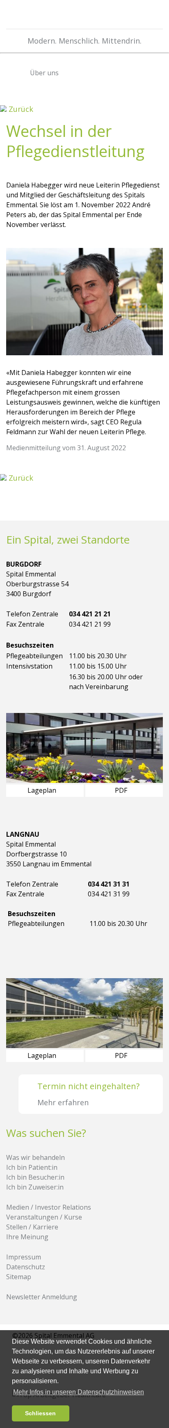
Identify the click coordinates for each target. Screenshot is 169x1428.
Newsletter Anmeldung (41, 1296)
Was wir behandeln (35, 1157)
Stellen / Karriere (32, 1226)
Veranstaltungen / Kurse (44, 1217)
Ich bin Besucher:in (35, 1177)
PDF (122, 790)
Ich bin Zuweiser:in (35, 1187)
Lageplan (42, 790)
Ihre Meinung (27, 1236)
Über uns (43, 72)
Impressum (23, 1256)
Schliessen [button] (40, 1413)
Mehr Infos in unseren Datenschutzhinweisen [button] (78, 1392)
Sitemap (18, 1276)
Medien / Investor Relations (48, 1207)
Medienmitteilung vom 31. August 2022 (66, 447)
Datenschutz (25, 1266)
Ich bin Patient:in (31, 1167)
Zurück (20, 109)
